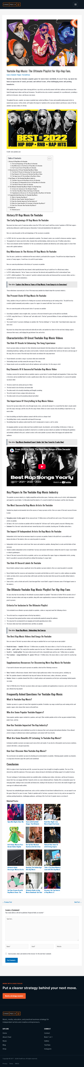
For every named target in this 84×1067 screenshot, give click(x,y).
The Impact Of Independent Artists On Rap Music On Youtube (28, 182)
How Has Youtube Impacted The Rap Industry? (24, 201)
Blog (4, 1045)
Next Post (78, 902)
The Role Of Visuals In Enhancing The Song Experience (27, 172)
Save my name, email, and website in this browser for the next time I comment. (29, 954)
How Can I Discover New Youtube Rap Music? (24, 205)
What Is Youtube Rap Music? (19, 197)
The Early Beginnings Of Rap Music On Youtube (24, 164)
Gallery (46, 1041)
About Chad (7, 1037)
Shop (4, 1049)
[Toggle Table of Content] (48, 158)
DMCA (17, 1063)
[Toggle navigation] (75, 4)
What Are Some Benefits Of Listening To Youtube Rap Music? (28, 203)
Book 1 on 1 (48, 1037)
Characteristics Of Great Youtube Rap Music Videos (23, 170)
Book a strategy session (14, 996)
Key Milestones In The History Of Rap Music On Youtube (27, 166)
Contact (47, 1033)
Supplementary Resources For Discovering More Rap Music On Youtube (31, 193)
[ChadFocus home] (12, 4)
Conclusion (12, 207)
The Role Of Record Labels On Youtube (22, 184)
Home (5, 1033)
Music (5, 1041)
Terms (11, 1063)
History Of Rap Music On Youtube (18, 161)
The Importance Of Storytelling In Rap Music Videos (26, 176)
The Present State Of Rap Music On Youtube (24, 168)
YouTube (47, 1045)
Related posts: (16, 209)
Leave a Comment (11, 75)
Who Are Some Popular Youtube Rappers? (23, 199)
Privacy (5, 1063)
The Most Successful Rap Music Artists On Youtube (26, 180)
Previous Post (7, 902)
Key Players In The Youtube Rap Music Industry (22, 178)
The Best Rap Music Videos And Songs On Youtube (25, 191)
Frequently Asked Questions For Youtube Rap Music (23, 195)
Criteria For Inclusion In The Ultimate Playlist (24, 189)
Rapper (19, 75)
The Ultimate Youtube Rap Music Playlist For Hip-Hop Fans (25, 187)
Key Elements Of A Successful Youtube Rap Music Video (27, 174)
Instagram (47, 1049)
